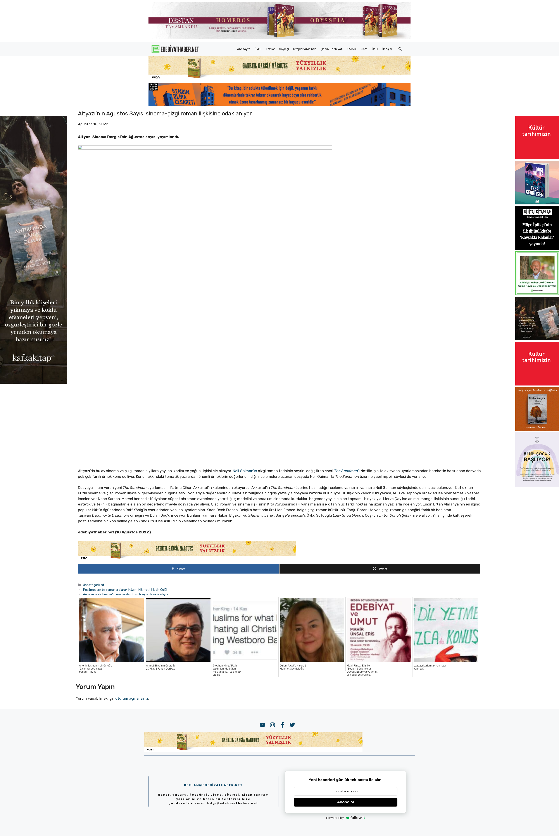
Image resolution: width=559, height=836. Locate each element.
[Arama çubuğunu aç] (400, 49)
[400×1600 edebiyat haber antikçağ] (33, 382)
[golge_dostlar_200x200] (537, 203)
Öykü (258, 49)
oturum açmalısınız (131, 698)
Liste (364, 49)
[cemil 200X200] (537, 293)
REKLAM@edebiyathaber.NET (213, 785)
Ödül (375, 49)
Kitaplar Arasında (304, 49)
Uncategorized (93, 585)
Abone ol (345, 802)
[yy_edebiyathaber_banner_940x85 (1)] (279, 78)
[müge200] (537, 248)
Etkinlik (352, 49)
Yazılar (270, 49)
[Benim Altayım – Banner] (537, 429)
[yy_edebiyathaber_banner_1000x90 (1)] (187, 559)
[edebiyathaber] (279, 105)
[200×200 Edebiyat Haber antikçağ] (537, 339)
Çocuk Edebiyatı (332, 49)
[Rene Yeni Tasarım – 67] (537, 485)
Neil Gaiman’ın (245, 471)
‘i (347, 471)
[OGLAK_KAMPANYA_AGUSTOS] (537, 158)
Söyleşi (284, 49)
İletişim (387, 49)
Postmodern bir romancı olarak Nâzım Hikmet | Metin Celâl (125, 590)
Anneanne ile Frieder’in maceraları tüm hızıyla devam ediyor (125, 594)
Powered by (335, 817)
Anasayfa (243, 49)
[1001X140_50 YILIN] (279, 37)
